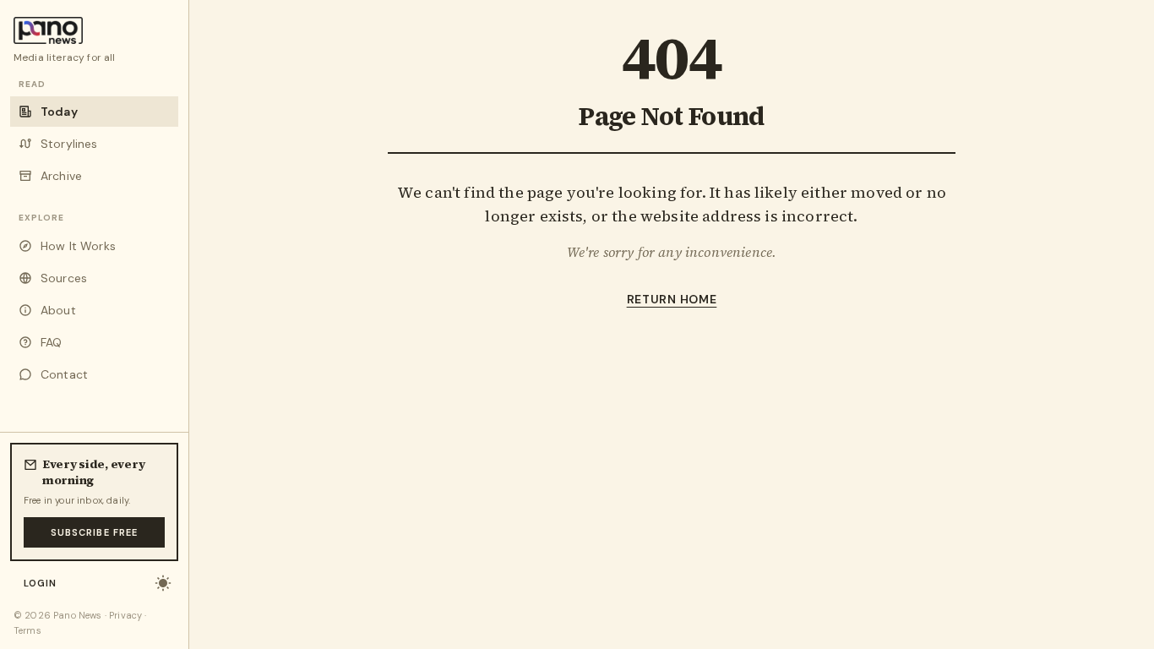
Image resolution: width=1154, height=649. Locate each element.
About (58, 310)
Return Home (672, 299)
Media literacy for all (65, 57)
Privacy (125, 615)
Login (40, 583)
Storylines (69, 143)
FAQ (51, 342)
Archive (61, 175)
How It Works (78, 246)
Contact (64, 374)
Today (59, 111)
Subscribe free (94, 532)
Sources (64, 278)
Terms (27, 630)
